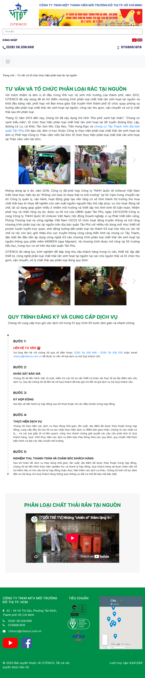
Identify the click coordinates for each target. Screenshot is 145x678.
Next (132, 159)
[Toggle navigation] (8, 61)
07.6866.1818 (131, 47)
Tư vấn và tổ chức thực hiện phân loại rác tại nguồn (47, 75)
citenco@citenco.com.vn (27, 356)
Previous (12, 159)
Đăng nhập (10, 39)
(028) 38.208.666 (20, 47)
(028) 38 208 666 (85, 352)
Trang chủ (8, 75)
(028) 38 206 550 (111, 352)
